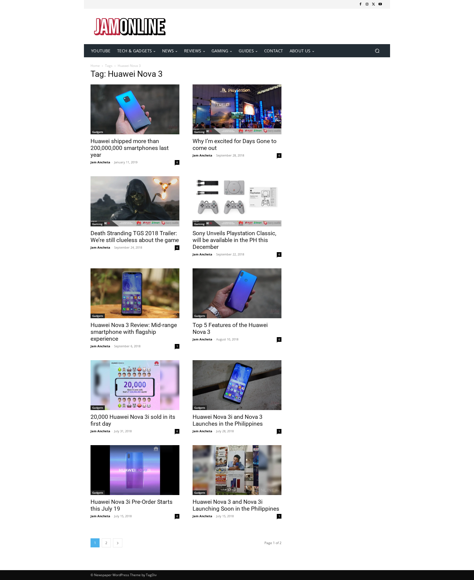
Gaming (199, 132)
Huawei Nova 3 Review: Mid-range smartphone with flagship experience (134, 332)
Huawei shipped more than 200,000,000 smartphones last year (130, 148)
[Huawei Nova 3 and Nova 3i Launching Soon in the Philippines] (237, 470)
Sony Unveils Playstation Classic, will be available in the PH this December (234, 240)
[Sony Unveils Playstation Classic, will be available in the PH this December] (237, 201)
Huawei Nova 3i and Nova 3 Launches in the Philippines (228, 420)
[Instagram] (367, 4)
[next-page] (117, 542)
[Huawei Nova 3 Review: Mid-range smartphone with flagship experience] (135, 293)
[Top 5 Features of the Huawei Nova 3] (237, 293)
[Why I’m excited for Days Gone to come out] (237, 109)
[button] (377, 50)
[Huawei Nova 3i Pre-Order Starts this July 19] (135, 470)
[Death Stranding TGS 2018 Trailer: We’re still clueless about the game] (135, 201)
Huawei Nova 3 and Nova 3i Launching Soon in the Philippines (236, 505)
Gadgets (97, 132)
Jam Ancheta (100, 162)
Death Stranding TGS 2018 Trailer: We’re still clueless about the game (135, 236)
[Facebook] (360, 4)
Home (95, 65)
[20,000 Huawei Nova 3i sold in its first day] (135, 385)
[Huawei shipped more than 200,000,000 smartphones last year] (135, 109)
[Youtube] (380, 4)
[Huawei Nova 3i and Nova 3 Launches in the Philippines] (237, 385)
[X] (373, 4)
